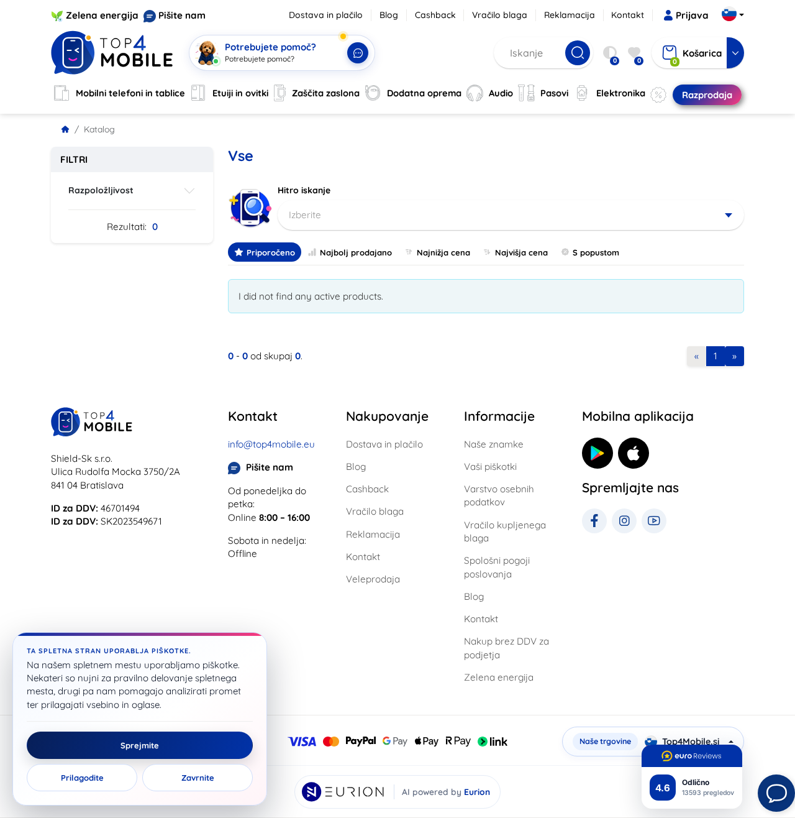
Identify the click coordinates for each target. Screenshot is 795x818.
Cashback (435, 15)
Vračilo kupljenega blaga (505, 531)
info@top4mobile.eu (271, 444)
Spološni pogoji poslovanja (497, 566)
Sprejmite (139, 745)
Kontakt (627, 15)
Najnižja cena (443, 252)
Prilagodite (82, 778)
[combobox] (511, 215)
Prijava (692, 15)
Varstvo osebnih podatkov (499, 495)
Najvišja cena (521, 252)
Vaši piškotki (490, 466)
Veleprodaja (373, 579)
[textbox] (511, 215)
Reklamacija (569, 15)
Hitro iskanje (304, 190)
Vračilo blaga (499, 15)
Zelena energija (102, 15)
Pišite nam (182, 15)
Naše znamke (494, 444)
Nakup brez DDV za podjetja (506, 647)
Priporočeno (271, 252)
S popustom (596, 252)
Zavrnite (197, 778)
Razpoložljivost (101, 190)
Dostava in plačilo (326, 15)
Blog (388, 15)
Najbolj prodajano (356, 252)
